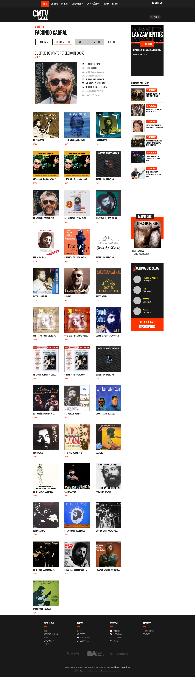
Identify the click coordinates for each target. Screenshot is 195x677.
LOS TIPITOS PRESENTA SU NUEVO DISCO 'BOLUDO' (153, 95)
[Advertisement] (147, 196)
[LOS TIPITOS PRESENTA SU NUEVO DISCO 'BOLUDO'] (138, 94)
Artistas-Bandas (51, 634)
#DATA (106, 3)
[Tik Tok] (158, 3)
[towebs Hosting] (73, 653)
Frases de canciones (85, 637)
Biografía (44, 42)
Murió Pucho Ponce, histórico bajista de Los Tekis (153, 174)
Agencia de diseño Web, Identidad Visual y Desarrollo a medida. (100, 671)
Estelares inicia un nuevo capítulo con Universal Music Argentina (154, 143)
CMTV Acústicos (93, 3)
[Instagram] (156, 3)
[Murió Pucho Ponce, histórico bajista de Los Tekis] (138, 173)
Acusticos (81, 634)
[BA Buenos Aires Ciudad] (95, 653)
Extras (115, 3)
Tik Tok (116, 640)
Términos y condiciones (111, 667)
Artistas (54, 3)
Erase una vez (83, 640)
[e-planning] (119, 653)
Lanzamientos (78, 3)
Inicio (45, 3)
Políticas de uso (125, 667)
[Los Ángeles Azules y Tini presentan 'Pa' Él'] (138, 110)
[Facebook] (161, 3)
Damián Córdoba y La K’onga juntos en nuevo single (153, 158)
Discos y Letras (63, 42)
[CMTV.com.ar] (42, 15)
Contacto (147, 634)
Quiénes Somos (148, 631)
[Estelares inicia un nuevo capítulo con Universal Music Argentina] (138, 141)
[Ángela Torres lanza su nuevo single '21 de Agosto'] (138, 126)
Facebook (117, 637)
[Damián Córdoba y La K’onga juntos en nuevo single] (138, 157)
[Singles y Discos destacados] (147, 34)
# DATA (80, 631)
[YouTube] (153, 3)
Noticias (64, 3)
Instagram (118, 634)
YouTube (117, 631)
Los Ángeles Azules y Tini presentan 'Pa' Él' (153, 110)
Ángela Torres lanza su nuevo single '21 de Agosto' (154, 126)
